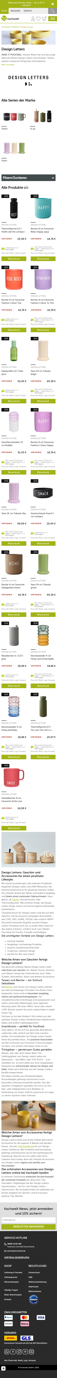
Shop (4, 11)
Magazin (15, 11)
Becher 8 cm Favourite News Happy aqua (42, 230)
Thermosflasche (26, 1146)
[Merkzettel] (38, 19)
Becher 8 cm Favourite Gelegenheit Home (12, 586)
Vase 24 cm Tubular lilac (13, 513)
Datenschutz (34, 1273)
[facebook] (12, 1353)
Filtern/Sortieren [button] (15, 178)
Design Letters (9, 225)
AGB (30, 1277)
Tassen (15, 899)
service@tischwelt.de (16, 1251)
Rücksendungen (11, 1282)
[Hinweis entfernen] (52, 3)
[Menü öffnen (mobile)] (52, 18)
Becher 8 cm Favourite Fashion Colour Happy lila (42, 444)
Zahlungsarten (10, 1277)
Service (28, 11)
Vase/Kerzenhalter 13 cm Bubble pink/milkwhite (12, 444)
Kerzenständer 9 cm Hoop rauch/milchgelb (42, 657)
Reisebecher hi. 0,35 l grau (12, 657)
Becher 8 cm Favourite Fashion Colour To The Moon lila (42, 301)
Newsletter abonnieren (28, 1227)
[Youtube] (31, 1353)
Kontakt (7, 1299)
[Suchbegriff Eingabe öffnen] (52, 11)
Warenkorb (14, 258)
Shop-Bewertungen (13, 1295)
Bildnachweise (34, 1291)
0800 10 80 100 (14, 1244)
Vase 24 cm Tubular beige (41, 372)
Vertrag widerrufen (16, 1258)
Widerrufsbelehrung (37, 1282)
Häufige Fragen (11, 1290)
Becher (9, 987)
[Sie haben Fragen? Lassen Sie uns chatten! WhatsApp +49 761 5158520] (6, 1353)
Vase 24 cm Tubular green (41, 586)
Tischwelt (5, 27)
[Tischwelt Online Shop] (10, 18)
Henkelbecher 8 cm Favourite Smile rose (11, 800)
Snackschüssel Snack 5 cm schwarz (42, 515)
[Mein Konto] (33, 19)
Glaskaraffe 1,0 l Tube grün (12, 372)
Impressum (33, 1287)
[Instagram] (19, 1353)
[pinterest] (25, 1353)
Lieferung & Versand (13, 1273)
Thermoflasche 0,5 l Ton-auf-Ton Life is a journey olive (41, 728)
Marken (15, 27)
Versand (32, 1361)
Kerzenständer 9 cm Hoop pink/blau (11, 728)
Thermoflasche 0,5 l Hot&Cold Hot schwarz (13, 230)
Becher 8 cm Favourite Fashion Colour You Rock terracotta (12, 301)
